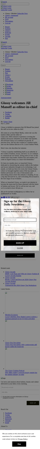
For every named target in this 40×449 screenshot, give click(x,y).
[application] (20, 439)
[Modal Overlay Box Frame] (20, 224)
